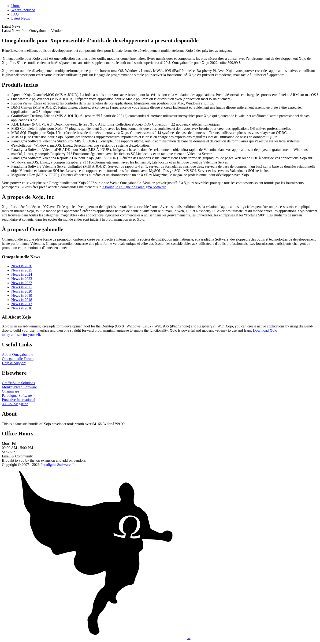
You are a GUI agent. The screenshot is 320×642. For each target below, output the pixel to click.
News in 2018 (21, 300)
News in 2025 (21, 270)
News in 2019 (21, 295)
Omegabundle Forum (17, 359)
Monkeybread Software (19, 387)
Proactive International (18, 400)
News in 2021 (21, 287)
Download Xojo (265, 330)
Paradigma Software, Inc (59, 465)
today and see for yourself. (21, 335)
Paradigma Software (17, 395)
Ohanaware (10, 391)
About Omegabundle (17, 354)
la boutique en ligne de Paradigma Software (134, 187)
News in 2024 (21, 274)
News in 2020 (21, 291)
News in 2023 (21, 279)
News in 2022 (21, 283)
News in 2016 (21, 308)
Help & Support (14, 363)
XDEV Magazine (15, 404)
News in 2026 (21, 266)
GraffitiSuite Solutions (18, 383)
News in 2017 (21, 304)
